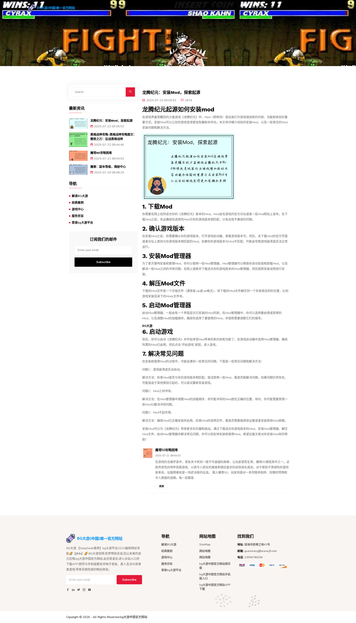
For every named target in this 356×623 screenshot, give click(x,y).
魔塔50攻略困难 (101, 153)
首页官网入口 (213, 8)
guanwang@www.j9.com (260, 551)
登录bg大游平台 (317, 8)
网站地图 (204, 551)
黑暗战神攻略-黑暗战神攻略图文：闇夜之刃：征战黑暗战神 (113, 137)
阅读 (161, 486)
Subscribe (103, 262)
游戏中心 (275, 8)
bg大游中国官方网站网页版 (214, 566)
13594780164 (253, 557)
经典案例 (257, 8)
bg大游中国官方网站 (133, 617)
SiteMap (204, 544)
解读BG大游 (237, 8)
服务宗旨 (293, 8)
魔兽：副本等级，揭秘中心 (108, 166)
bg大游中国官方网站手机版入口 (214, 576)
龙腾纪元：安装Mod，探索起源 (111, 120)
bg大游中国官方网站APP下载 (215, 587)
